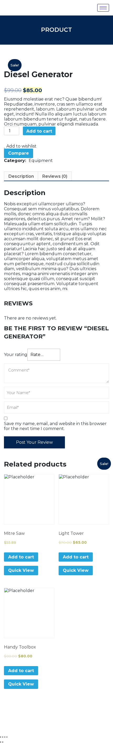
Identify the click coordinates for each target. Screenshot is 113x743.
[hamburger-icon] (103, 8)
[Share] (2, 736)
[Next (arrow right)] (2, 741)
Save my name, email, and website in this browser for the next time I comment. (55, 426)
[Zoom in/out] (6, 736)
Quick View (21, 570)
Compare (18, 153)
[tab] (21, 176)
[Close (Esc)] (0, 736)
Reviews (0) (54, 176)
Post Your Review (34, 442)
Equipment (41, 160)
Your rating (15, 354)
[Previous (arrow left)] (0, 741)
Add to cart (39, 131)
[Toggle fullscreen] (4, 736)
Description (21, 176)
